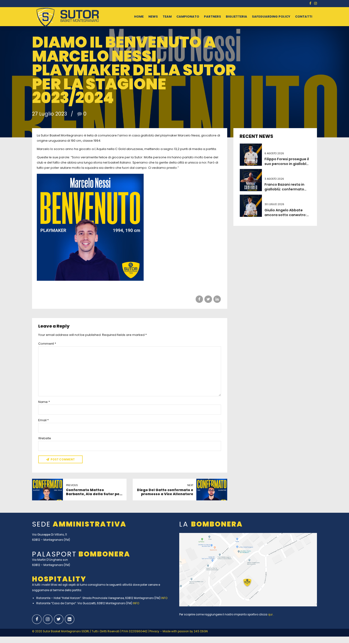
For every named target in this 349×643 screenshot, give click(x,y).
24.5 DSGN (201, 631)
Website (44, 438)
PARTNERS (212, 16)
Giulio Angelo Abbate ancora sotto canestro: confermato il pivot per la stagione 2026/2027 (287, 217)
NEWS (153, 16)
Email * (43, 420)
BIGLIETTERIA (236, 16)
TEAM (167, 16)
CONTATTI (303, 16)
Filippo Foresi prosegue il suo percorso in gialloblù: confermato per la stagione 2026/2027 (287, 166)
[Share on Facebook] (199, 299)
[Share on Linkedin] (217, 299)
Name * (44, 402)
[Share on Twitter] (208, 299)
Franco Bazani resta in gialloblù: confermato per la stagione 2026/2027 (284, 191)
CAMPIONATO (187, 16)
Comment (47, 343)
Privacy (154, 631)
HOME (139, 16)
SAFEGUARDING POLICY (271, 16)
